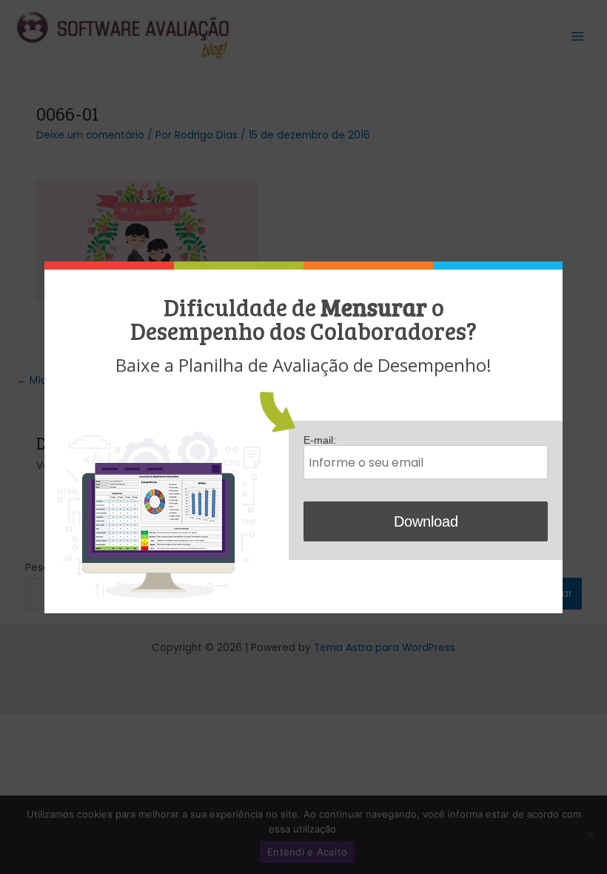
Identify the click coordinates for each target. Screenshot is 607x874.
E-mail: (320, 440)
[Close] (558, 265)
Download (426, 521)
